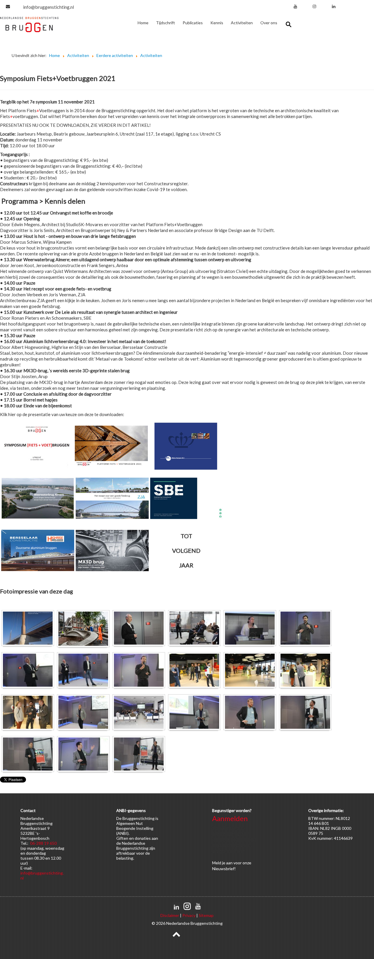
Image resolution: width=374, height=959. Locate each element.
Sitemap (206, 915)
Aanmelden (230, 818)
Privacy (188, 915)
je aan (227, 862)
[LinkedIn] (333, 6)
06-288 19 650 (43, 843)
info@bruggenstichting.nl (48, 7)
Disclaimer (169, 915)
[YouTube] (295, 6)
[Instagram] (314, 6)
